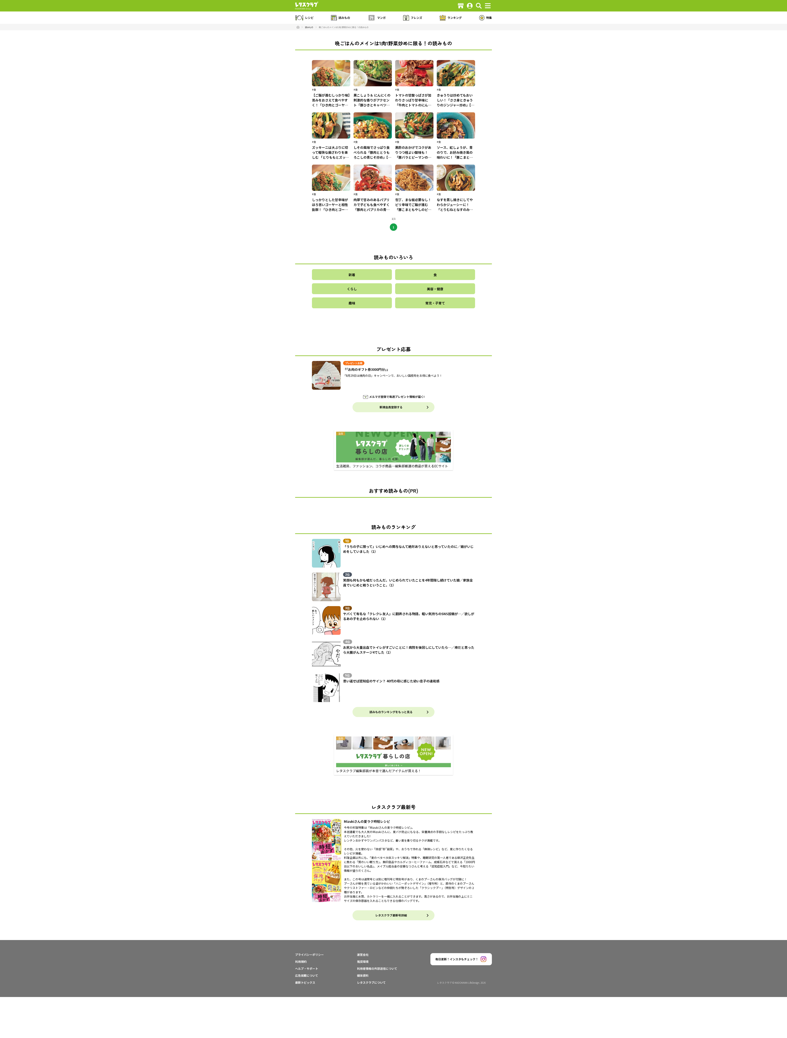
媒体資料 (362, 975)
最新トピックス (305, 982)
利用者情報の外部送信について (377, 968)
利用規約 (301, 961)
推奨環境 (362, 961)
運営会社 (362, 955)
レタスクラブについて (371, 982)
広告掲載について (306, 975)
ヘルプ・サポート (306, 968)
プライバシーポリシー (309, 955)
